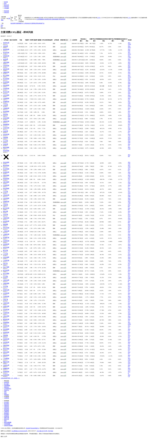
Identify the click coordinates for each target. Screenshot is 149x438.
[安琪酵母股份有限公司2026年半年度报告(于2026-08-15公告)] (65, 102)
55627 (129, 96)
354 (129, 275)
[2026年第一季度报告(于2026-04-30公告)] (65, 63)
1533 (129, 60)
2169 (129, 360)
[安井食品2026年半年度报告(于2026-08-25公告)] (65, 135)
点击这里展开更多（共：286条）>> (10, 378)
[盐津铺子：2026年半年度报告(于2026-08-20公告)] (65, 238)
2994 (129, 83)
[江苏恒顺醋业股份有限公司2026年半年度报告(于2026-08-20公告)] (65, 369)
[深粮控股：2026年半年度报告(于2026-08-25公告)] (65, 346)
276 (129, 356)
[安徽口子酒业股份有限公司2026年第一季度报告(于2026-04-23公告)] (65, 254)
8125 (129, 255)
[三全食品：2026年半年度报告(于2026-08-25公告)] (65, 261)
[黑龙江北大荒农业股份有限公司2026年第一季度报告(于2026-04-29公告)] (65, 141)
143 (129, 320)
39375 (129, 77)
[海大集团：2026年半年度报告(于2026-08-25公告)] (65, 79)
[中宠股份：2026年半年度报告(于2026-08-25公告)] (65, 313)
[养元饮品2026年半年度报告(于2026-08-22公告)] (65, 92)
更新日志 (6, 387)
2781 (129, 70)
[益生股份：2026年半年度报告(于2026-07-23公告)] (65, 222)
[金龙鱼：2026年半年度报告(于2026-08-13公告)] (65, 60)
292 (129, 340)
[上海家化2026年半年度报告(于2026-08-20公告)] (65, 235)
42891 (129, 324)
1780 (129, 203)
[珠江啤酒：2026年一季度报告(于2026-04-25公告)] (65, 169)
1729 (129, 149)
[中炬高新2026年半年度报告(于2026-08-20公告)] (65, 199)
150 (129, 232)
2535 (129, 122)
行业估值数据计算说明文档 (43, 19)
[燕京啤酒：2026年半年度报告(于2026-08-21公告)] (65, 112)
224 (129, 100)
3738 (129, 167)
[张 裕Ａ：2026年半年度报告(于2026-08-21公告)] (65, 264)
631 (129, 271)
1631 (129, 363)
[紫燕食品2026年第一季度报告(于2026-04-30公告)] (65, 320)
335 (129, 294)
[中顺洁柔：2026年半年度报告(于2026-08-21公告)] (65, 317)
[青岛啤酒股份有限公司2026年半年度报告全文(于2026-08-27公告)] (65, 83)
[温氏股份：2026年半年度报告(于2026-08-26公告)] (65, 69)
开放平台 (6, 390)
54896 (129, 90)
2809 (129, 116)
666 (129, 206)
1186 (129, 278)
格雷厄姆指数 (7, 422)
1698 (129, 196)
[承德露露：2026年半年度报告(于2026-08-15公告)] (65, 323)
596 (129, 337)
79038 (129, 44)
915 (129, 109)
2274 (129, 370)
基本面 (6, 2)
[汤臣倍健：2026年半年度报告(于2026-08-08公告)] (65, 182)
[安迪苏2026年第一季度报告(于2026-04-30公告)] (65, 132)
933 (129, 265)
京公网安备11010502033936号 (20, 431)
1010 (129, 193)
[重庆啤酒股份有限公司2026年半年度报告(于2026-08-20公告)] (65, 166)
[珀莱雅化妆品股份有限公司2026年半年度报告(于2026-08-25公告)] (65, 138)
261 (129, 334)
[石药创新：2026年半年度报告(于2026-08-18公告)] (65, 86)
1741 (129, 136)
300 (129, 86)
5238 (129, 103)
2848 (129, 199)
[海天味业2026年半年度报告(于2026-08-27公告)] (65, 53)
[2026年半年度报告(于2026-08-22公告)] (65, 271)
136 (129, 343)
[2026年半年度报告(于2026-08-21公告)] (65, 343)
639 (2, 26)
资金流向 (6, 6)
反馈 (5, 393)
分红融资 (6, 8)
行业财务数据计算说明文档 (58, 19)
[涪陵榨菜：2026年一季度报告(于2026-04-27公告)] (65, 218)
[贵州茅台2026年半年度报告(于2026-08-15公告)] (65, 43)
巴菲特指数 (7, 424)
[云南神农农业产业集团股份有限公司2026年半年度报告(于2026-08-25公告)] (65, 179)
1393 (129, 177)
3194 (129, 183)
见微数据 (6, 398)
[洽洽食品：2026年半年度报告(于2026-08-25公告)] (65, 310)
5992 (129, 64)
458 (129, 229)
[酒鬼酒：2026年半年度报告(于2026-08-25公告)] (65, 225)
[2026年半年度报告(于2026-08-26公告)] (65, 196)
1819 (129, 245)
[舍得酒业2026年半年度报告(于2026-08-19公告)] (65, 245)
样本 (5, 3)
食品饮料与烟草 (15, 23)
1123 (129, 268)
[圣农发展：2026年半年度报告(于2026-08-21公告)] (65, 163)
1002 (129, 258)
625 (129, 132)
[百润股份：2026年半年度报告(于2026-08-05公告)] (65, 173)
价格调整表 (7, 385)
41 (128, 373)
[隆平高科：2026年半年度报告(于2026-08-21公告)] (65, 209)
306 (129, 156)
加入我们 (6, 384)
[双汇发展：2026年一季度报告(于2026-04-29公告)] (65, 76)
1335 (129, 173)
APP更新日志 (7, 388)
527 (129, 291)
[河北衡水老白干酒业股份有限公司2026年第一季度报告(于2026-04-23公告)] (65, 268)
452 (129, 366)
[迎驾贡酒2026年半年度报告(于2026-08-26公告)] (65, 119)
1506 (129, 307)
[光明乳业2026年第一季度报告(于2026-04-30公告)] (65, 307)
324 (129, 301)
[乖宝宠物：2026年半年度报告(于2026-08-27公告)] (65, 189)
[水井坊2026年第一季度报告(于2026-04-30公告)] (65, 215)
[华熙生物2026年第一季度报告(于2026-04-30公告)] (65, 176)
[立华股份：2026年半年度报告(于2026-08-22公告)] (65, 186)
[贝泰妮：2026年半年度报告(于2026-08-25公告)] (65, 205)
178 (129, 376)
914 (129, 113)
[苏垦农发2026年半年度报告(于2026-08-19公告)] (65, 228)
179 (129, 180)
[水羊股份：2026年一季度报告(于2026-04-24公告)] (65, 294)
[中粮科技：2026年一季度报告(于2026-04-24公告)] (65, 304)
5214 (129, 219)
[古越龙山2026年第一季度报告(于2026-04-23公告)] (65, 366)
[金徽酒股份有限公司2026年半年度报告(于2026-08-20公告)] (65, 336)
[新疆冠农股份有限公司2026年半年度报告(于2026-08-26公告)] (65, 339)
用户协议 (50, 431)
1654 (129, 93)
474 (129, 304)
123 (129, 252)
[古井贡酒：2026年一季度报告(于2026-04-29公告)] (65, 96)
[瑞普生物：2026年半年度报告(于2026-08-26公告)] (65, 353)
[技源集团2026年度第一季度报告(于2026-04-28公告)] (65, 372)
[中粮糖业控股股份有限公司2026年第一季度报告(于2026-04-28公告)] (65, 109)
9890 (129, 67)
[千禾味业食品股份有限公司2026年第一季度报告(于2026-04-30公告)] (65, 297)
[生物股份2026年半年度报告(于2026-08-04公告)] (65, 202)
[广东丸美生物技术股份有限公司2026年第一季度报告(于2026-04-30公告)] (65, 258)
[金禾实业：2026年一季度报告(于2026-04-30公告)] (65, 248)
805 (129, 209)
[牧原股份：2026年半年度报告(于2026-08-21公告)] (65, 50)
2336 (129, 80)
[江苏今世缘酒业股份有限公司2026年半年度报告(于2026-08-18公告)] (65, 105)
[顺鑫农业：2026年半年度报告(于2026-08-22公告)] (65, 362)
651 (129, 170)
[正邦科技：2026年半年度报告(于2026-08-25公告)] (65, 128)
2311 (129, 311)
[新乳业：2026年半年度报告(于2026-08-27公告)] (65, 212)
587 (129, 213)
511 (129, 327)
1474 (129, 73)
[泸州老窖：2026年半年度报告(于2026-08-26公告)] (65, 66)
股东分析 (6, 5)
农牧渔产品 (41, 23)
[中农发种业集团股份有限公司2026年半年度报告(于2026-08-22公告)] (65, 333)
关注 (2, 25)
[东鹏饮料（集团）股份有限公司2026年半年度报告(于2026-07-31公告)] (65, 73)
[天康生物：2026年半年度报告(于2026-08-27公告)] (65, 284)
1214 (129, 239)
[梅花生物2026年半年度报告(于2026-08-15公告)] (65, 148)
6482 (129, 50)
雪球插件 (6, 394)
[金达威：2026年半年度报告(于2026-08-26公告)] (65, 277)
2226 (129, 249)
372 (129, 350)
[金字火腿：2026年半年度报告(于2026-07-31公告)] (65, 274)
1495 (129, 142)
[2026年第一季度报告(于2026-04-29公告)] (65, 125)
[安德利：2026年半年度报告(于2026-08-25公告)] (65, 145)
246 (129, 288)
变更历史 (6, 12)
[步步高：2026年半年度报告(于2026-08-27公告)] (65, 287)
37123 (129, 106)
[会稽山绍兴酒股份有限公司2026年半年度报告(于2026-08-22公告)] (65, 300)
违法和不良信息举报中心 (32, 428)
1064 (129, 314)
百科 (5, 391)
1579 (129, 262)
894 (129, 222)
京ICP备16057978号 (42, 431)
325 (129, 126)
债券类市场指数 (8, 425)
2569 (129, 317)
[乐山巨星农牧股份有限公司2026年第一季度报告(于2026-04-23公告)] (65, 356)
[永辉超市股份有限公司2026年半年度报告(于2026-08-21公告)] (65, 122)
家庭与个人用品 (23, 23)
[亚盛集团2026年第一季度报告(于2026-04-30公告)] (65, 375)
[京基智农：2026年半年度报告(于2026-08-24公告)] (65, 241)
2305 (129, 298)
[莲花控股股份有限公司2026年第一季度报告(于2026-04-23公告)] (65, 155)
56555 (129, 54)
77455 (129, 57)
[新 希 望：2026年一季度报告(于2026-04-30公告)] (65, 115)
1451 (129, 235)
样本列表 (6, 11)
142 (129, 145)
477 (129, 186)
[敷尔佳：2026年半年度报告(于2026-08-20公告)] (65, 251)
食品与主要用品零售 (32, 23)
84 (128, 281)
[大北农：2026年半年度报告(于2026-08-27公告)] (65, 192)
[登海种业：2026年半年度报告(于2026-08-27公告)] (65, 290)
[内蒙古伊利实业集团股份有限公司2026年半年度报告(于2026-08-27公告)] (65, 56)
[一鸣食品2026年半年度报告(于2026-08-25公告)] (65, 232)
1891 (129, 226)
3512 (129, 216)
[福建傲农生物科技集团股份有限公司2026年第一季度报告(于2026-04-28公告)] (65, 349)
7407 (129, 119)
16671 (129, 47)
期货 (5, 420)
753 (129, 242)
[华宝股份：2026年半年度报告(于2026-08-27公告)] (65, 326)
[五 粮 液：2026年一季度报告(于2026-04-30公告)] (65, 47)
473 (129, 190)
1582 (129, 163)
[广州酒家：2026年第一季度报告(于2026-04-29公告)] (65, 359)
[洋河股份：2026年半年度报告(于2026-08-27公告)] (65, 89)
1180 (129, 129)
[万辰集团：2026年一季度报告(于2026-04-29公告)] (65, 99)
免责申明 (6, 382)
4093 (129, 139)
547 (129, 353)
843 (129, 284)
